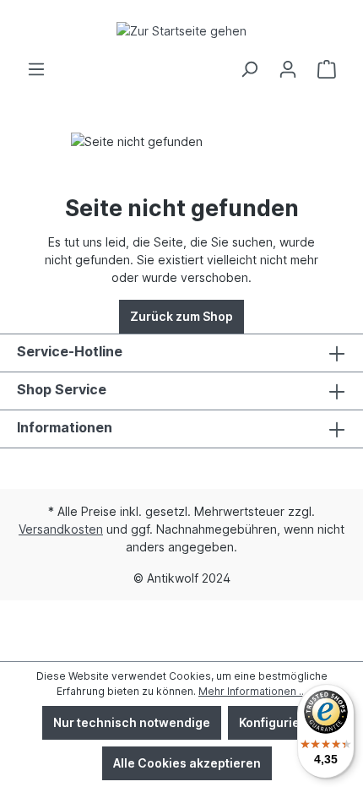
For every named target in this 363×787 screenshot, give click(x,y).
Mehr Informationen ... (252, 691)
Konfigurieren (279, 722)
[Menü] (36, 69)
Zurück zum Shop (181, 316)
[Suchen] (249, 69)
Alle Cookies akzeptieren (187, 763)
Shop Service (61, 389)
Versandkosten (61, 529)
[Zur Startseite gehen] (181, 30)
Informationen (64, 427)
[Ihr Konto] (287, 69)
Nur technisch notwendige (131, 722)
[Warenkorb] (326, 69)
